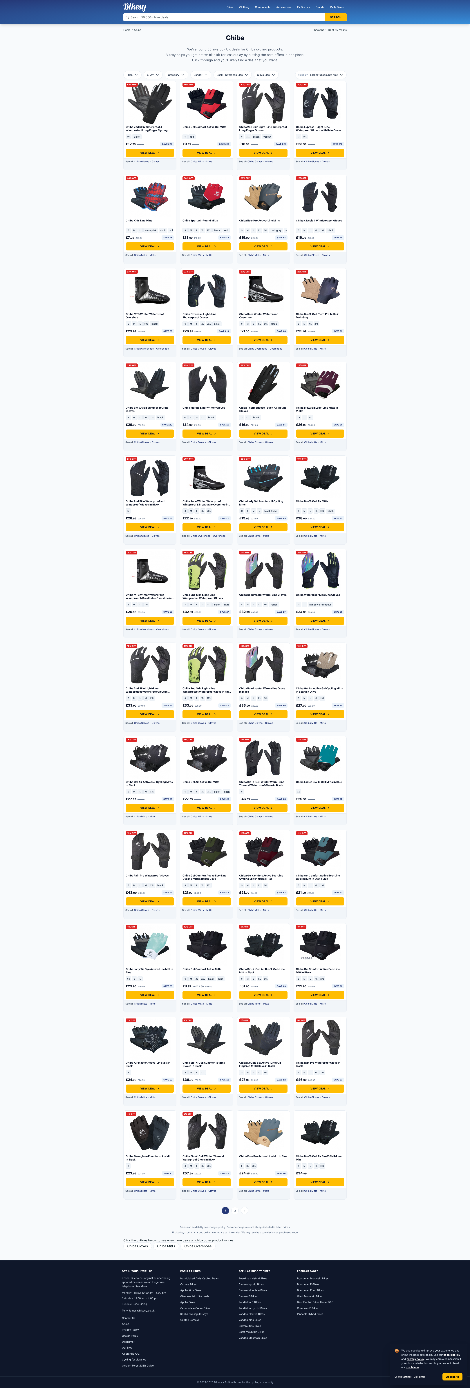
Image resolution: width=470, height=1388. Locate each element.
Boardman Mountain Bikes (313, 1278)
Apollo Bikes (187, 1302)
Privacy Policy (130, 1329)
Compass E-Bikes (308, 1308)
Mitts (209, 161)
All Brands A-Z (131, 1353)
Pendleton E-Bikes (250, 1302)
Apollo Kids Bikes (190, 1290)
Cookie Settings (403, 1376)
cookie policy (451, 1354)
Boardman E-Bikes (308, 1284)
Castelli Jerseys (190, 1319)
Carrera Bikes (188, 1284)
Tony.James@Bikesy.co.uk (138, 1310)
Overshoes (162, 348)
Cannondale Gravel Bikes (195, 1308)
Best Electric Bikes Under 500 (315, 1302)
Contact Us (128, 1318)
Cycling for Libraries (134, 1359)
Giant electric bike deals (194, 1296)
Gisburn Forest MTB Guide (138, 1365)
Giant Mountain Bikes (310, 1296)
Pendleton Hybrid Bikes (253, 1308)
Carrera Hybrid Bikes (251, 1284)
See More (141, 1286)
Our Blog (127, 1347)
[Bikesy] (134, 7)
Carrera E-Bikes (248, 1296)
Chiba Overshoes (144, 348)
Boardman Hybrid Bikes (253, 1278)
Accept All (452, 1376)
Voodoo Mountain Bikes (253, 1337)
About (125, 1323)
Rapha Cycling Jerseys (194, 1314)
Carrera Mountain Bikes (253, 1290)
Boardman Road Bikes (310, 1290)
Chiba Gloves (141, 161)
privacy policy (415, 1358)
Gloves (156, 161)
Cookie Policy (130, 1335)
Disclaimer (419, 1376)
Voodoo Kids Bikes (250, 1319)
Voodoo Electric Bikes (252, 1314)
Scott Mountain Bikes (251, 1331)
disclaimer (412, 1367)
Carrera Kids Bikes (250, 1325)
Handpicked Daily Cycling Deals (199, 1278)
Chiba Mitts (197, 161)
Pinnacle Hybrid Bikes (310, 1314)
